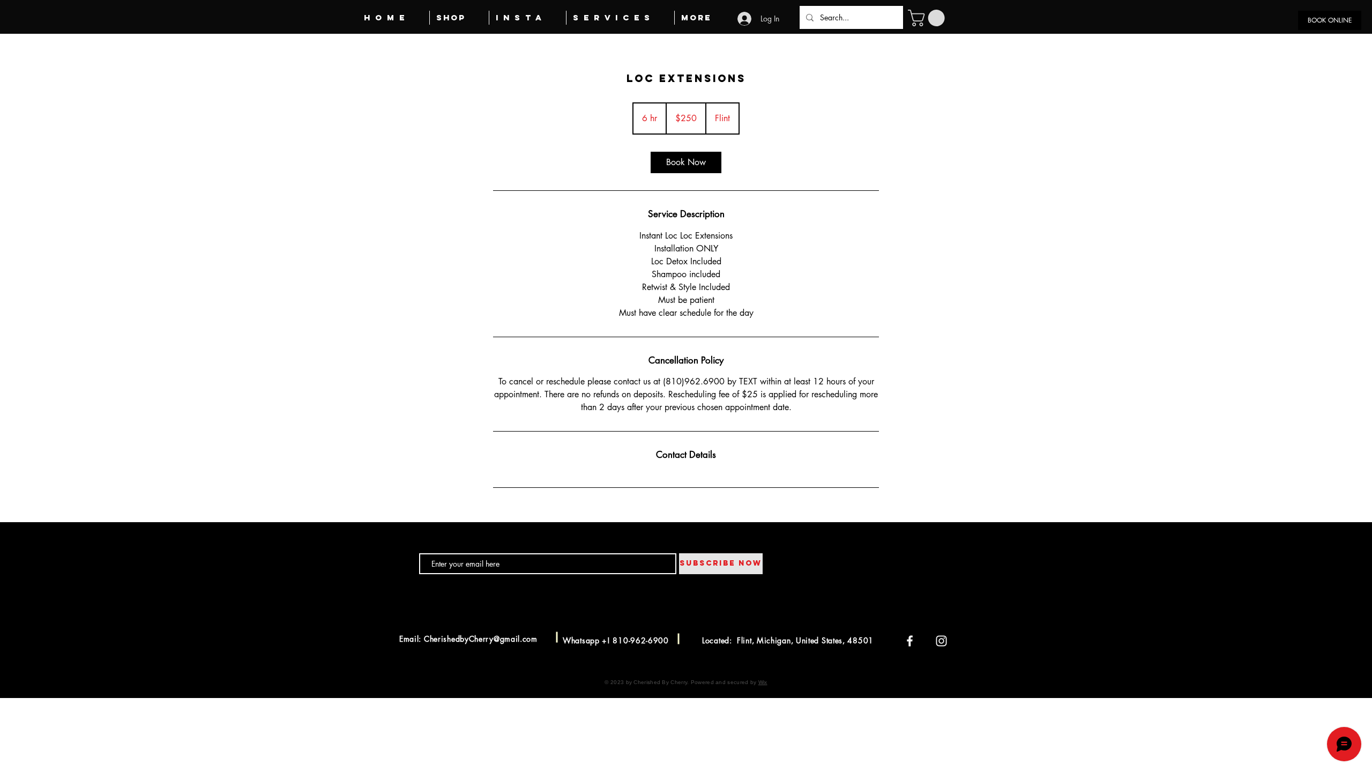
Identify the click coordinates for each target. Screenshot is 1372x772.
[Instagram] (941, 641)
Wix (762, 682)
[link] (686, 162)
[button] (928, 18)
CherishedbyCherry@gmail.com (481, 639)
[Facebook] (910, 641)
